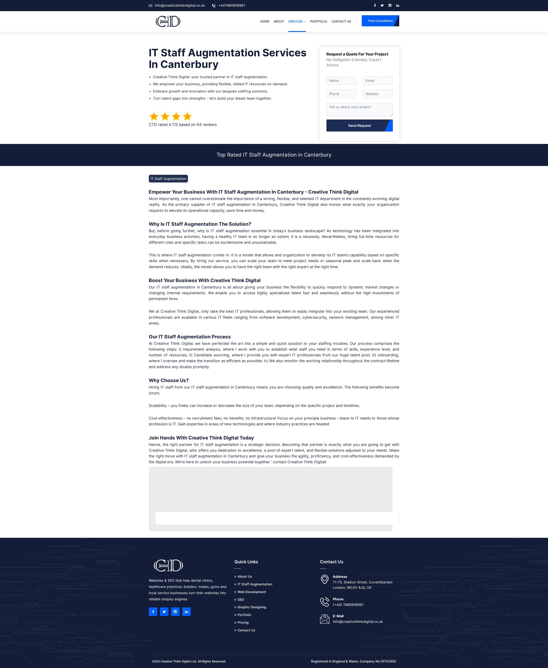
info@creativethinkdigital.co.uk (180, 5)
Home (264, 21)
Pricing (243, 622)
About (279, 21)
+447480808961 (231, 5)
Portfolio (318, 21)
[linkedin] (397, 5)
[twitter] (382, 5)
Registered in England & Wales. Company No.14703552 (353, 661)
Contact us (341, 21)
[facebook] (375, 5)
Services (295, 21)
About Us (245, 576)
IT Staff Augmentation (255, 584)
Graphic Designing (252, 607)
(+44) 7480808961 (348, 604)
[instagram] (390, 5)
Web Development (252, 592)
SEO (241, 600)
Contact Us (246, 630)
